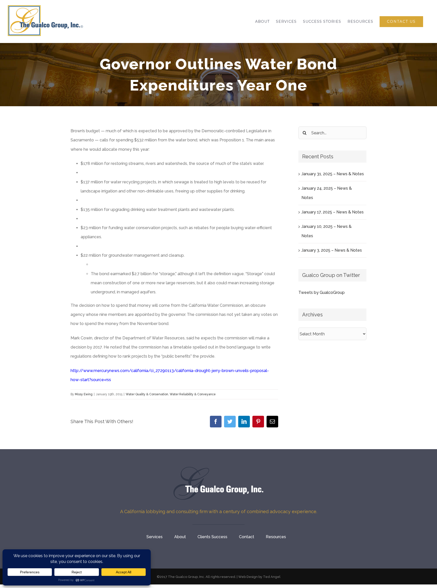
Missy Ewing (84, 394)
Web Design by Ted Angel (259, 577)
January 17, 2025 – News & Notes (332, 212)
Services (154, 536)
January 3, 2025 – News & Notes (331, 250)
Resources (276, 536)
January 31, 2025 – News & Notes (332, 173)
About (180, 536)
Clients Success (212, 536)
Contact (246, 536)
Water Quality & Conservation (147, 394)
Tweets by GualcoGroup (321, 292)
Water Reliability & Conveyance (193, 394)
